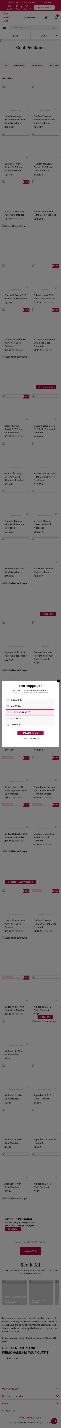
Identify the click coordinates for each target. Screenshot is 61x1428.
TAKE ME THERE (30, 733)
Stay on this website (30, 738)
